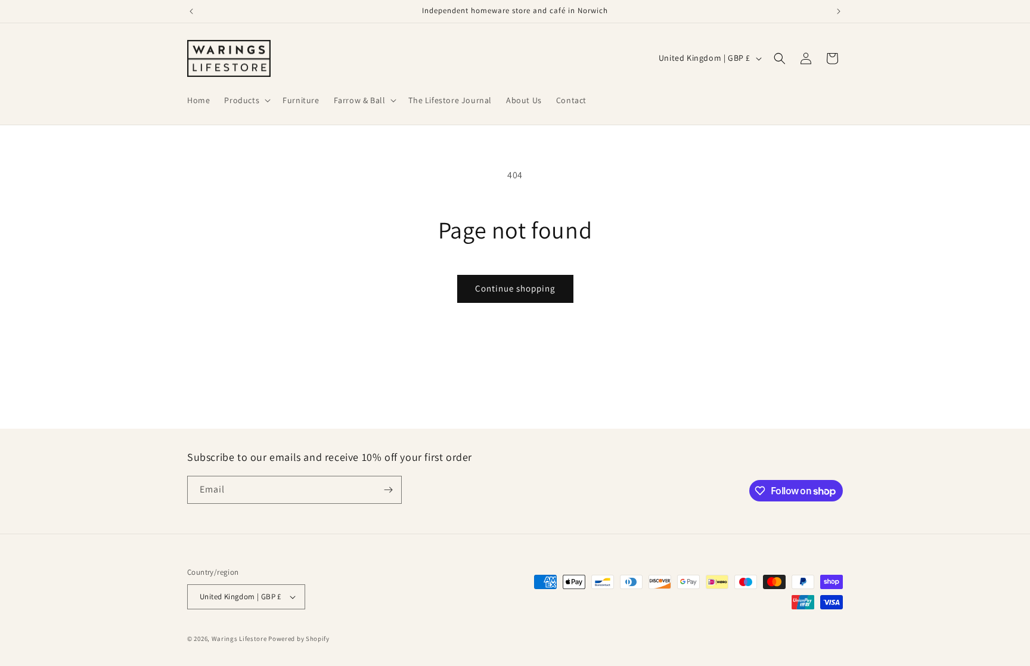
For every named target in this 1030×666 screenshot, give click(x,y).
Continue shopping (515, 288)
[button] (246, 100)
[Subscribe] (388, 490)
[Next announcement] (839, 11)
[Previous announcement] (191, 11)
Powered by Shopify (299, 638)
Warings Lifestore (239, 638)
